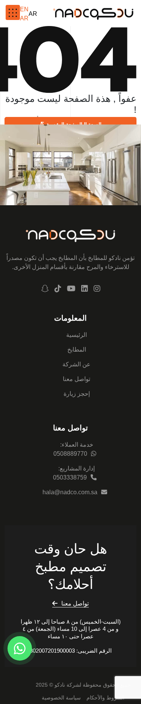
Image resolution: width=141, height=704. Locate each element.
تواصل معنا (76, 379)
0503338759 (70, 477)
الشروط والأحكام (105, 698)
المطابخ (76, 349)
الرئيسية (76, 335)
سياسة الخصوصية (61, 698)
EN (24, 9)
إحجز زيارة (77, 393)
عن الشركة (76, 364)
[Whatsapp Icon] (20, 648)
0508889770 (70, 453)
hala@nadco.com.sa (69, 492)
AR (33, 14)
